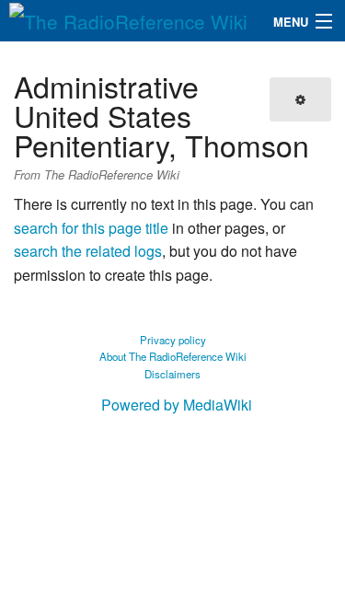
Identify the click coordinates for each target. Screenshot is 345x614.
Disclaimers (172, 373)
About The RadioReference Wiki (173, 356)
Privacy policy (173, 339)
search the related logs (88, 250)
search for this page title (91, 227)
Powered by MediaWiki (176, 404)
